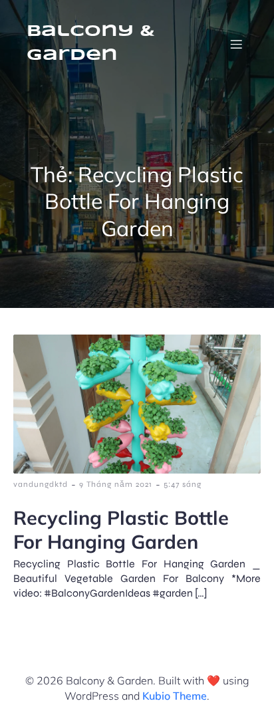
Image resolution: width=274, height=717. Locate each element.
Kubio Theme (174, 695)
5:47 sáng (183, 484)
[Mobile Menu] (236, 44)
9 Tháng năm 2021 (115, 484)
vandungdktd (40, 484)
